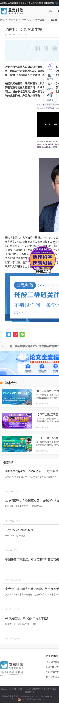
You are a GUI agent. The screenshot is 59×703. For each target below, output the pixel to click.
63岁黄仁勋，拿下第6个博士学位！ (27, 618)
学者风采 (26, 20)
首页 (51, 11)
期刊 (22, 250)
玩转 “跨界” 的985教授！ (20, 530)
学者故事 (39, 20)
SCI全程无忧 (52, 667)
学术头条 (13, 20)
